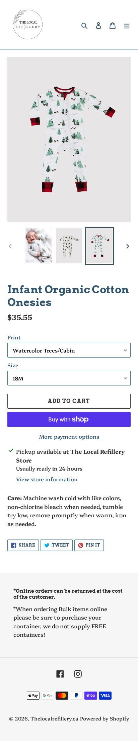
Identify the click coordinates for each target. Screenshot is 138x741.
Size (12, 365)
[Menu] (127, 25)
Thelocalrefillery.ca (54, 718)
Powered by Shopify (104, 718)
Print (14, 337)
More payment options (69, 436)
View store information (47, 479)
